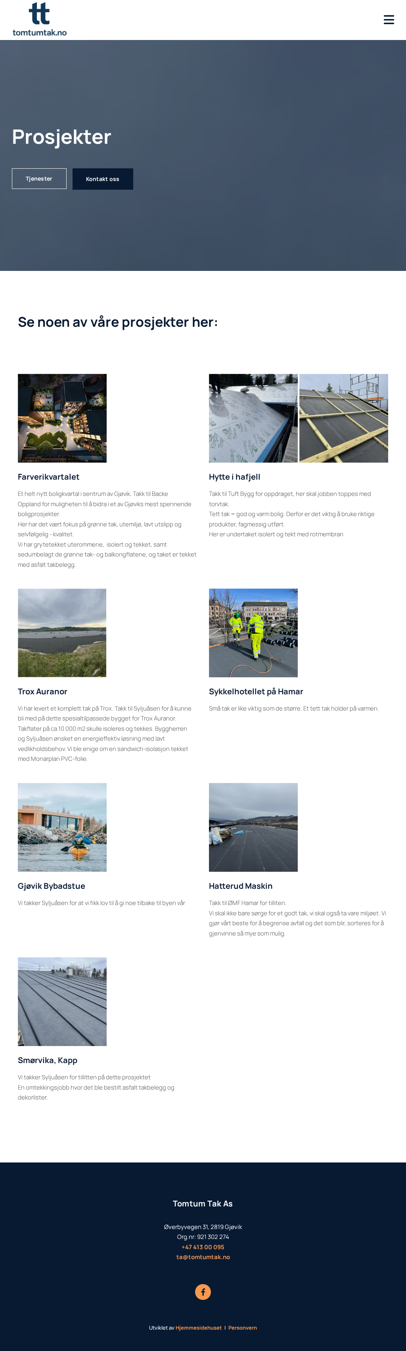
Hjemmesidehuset (199, 1327)
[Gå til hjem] (55, 20)
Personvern (242, 1327)
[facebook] (203, 1292)
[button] (39, 178)
